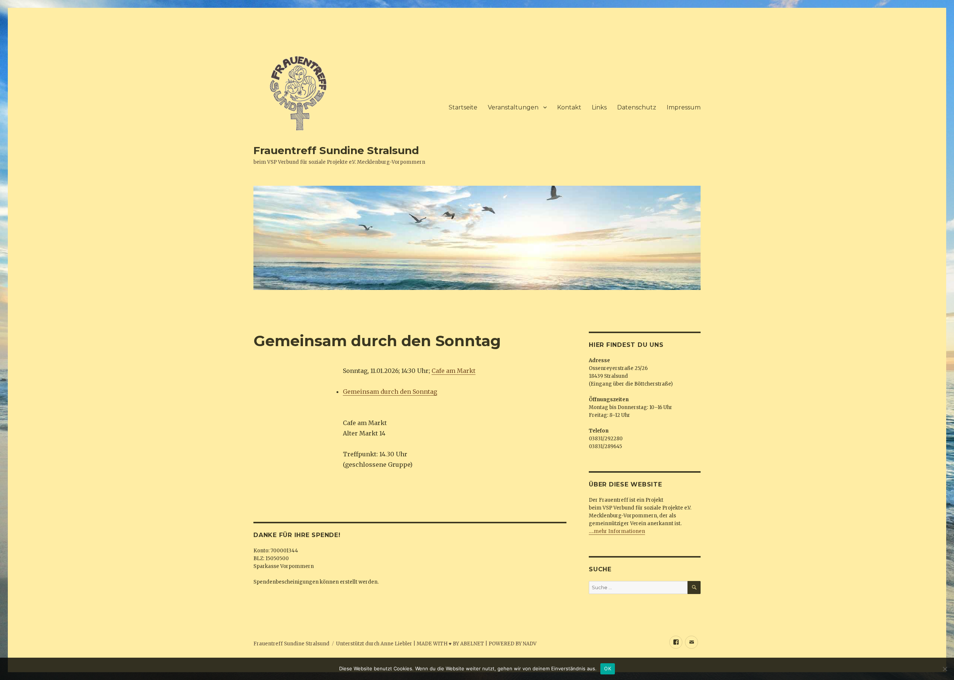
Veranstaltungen (513, 107)
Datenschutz (636, 107)
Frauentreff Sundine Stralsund (336, 150)
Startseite (463, 107)
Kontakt (569, 107)
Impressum (684, 107)
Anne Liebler (396, 644)
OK (607, 668)
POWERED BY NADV (513, 644)
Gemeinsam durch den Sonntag (390, 391)
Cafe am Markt (454, 370)
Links (599, 107)
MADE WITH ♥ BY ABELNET (450, 644)
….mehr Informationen (617, 531)
